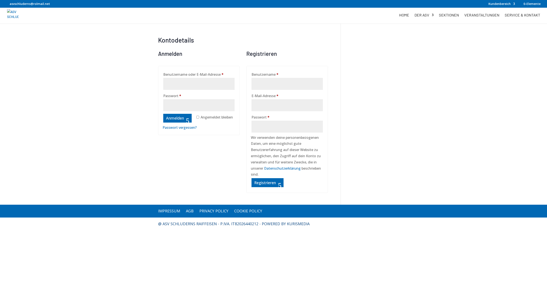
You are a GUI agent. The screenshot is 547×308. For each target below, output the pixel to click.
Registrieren (265, 182)
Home (404, 15)
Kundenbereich (499, 4)
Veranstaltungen (481, 15)
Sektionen (449, 15)
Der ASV (422, 15)
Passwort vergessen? (180, 127)
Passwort (181, 95)
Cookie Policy (248, 210)
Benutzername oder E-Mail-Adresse (199, 74)
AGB (190, 210)
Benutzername (274, 74)
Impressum (169, 210)
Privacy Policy (213, 210)
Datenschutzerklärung (282, 168)
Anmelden (175, 118)
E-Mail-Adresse (274, 95)
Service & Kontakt (522, 15)
